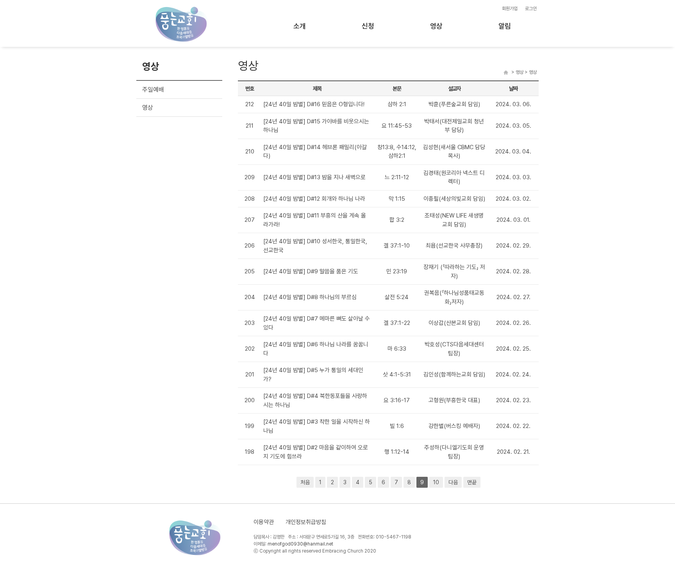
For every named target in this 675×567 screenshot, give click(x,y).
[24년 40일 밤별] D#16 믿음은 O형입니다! (313, 104)
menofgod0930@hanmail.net (300, 544)
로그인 (531, 8)
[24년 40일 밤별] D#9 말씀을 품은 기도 (310, 271)
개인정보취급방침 (306, 522)
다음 (453, 482)
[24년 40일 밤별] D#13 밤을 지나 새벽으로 (314, 177)
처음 (305, 482)
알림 (504, 26)
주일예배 (153, 89)
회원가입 (510, 8)
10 (436, 482)
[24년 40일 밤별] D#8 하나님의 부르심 (310, 297)
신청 (368, 26)
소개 (299, 26)
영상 (436, 26)
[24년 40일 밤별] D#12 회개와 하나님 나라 (314, 198)
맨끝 (472, 482)
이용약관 (264, 522)
